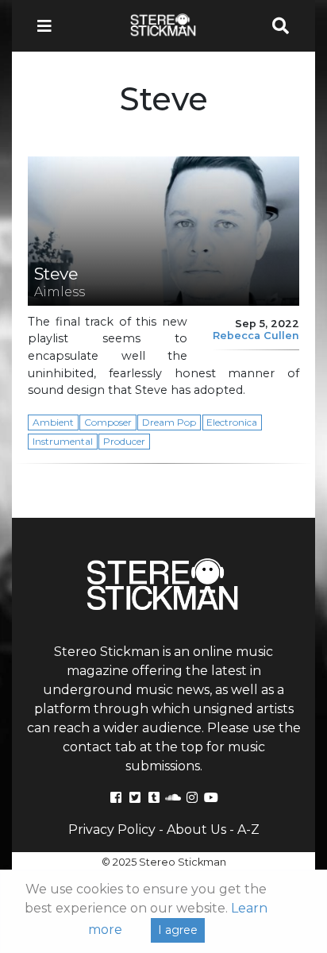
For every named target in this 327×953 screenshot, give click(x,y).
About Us (196, 829)
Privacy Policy (112, 829)
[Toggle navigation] (49, 26)
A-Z (248, 829)
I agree (178, 930)
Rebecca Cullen (256, 335)
